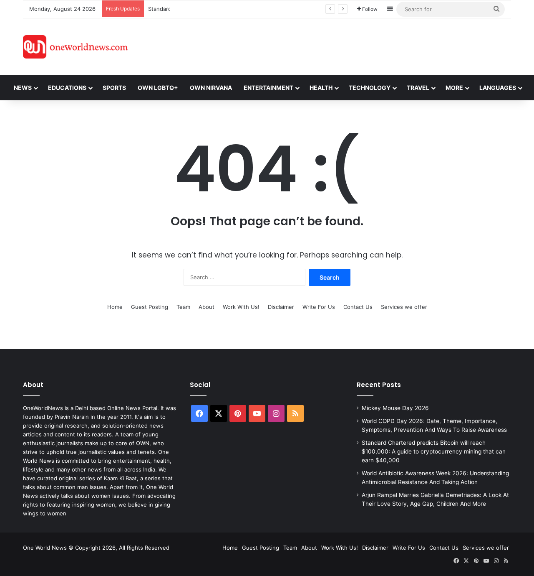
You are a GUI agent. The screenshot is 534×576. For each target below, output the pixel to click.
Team (183, 306)
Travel (418, 87)
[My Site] (75, 47)
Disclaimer (281, 306)
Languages (497, 87)
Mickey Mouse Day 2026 (395, 408)
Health (321, 87)
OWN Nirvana (211, 87)
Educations (67, 87)
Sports (114, 87)
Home (115, 306)
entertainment (268, 87)
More (454, 87)
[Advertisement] (342, 45)
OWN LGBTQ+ (158, 87)
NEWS (23, 87)
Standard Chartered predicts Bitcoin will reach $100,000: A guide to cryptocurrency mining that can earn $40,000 (434, 451)
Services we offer (404, 306)
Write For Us (318, 306)
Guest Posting (149, 306)
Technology (369, 87)
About (206, 306)
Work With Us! (241, 306)
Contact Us (358, 306)
